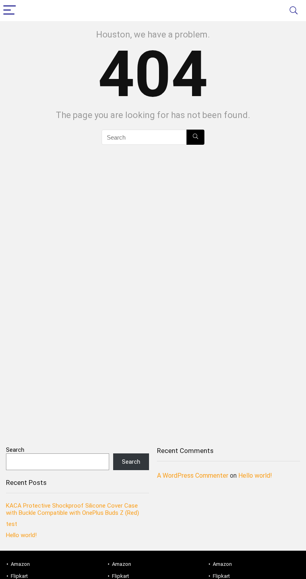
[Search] (293, 10)
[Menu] (9, 10)
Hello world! (21, 535)
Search (15, 449)
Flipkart (19, 576)
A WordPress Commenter (192, 475)
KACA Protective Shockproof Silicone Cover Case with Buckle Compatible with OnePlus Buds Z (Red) (72, 509)
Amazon (20, 564)
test (11, 524)
